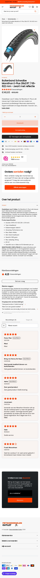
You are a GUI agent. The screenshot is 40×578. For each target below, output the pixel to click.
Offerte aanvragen (20, 187)
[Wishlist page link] (30, 7)
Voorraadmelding (20, 130)
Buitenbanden (12, 19)
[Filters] (4, 326)
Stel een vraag (20, 281)
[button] (3, 7)
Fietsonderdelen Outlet (15, 529)
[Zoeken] (35, 11)
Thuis (3, 19)
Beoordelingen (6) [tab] (11, 320)
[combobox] (20, 11)
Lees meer (6, 108)
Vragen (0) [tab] (29, 320)
